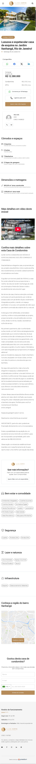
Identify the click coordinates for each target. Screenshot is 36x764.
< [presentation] (2, 21)
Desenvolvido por (13, 759)
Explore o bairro (18, 640)
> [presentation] (33, 21)
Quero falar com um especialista (18, 479)
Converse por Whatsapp (20, 91)
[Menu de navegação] (3, 3)
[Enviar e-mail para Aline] (11, 124)
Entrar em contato (18, 692)
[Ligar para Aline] (7, 124)
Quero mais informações (18, 104)
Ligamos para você (20, 98)
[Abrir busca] (32, 3)
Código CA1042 (8, 37)
